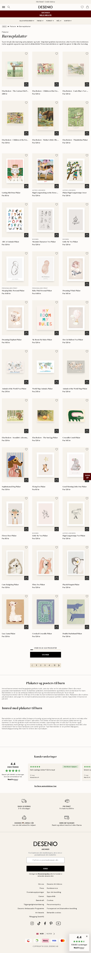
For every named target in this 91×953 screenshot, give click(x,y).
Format (49, 21)
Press (42, 888)
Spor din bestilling (54, 892)
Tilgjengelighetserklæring (34, 904)
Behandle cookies (54, 913)
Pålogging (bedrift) (36, 917)
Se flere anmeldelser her (45, 786)
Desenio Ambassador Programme (31, 909)
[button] (79, 942)
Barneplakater (25, 26)
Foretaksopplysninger (35, 892)
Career (41, 896)
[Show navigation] (3, 7)
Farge (39, 21)
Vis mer (45, 655)
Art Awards (39, 913)
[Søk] (8, 7)
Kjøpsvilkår (51, 896)
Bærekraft (40, 900)
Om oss (41, 884)
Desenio (52, 946)
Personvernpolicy (44, 874)
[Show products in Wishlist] (82, 7)
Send (45, 869)
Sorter (67, 21)
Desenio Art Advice (54, 884)
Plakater (13, 26)
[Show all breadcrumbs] (4, 26)
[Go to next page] (59, 665)
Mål (58, 21)
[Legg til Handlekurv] (26, 84)
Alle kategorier (26, 21)
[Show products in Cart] (87, 7)
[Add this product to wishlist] (26, 54)
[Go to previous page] (32, 665)
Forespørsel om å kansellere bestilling (62, 909)
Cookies (50, 900)
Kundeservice (52, 888)
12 (54, 665)
